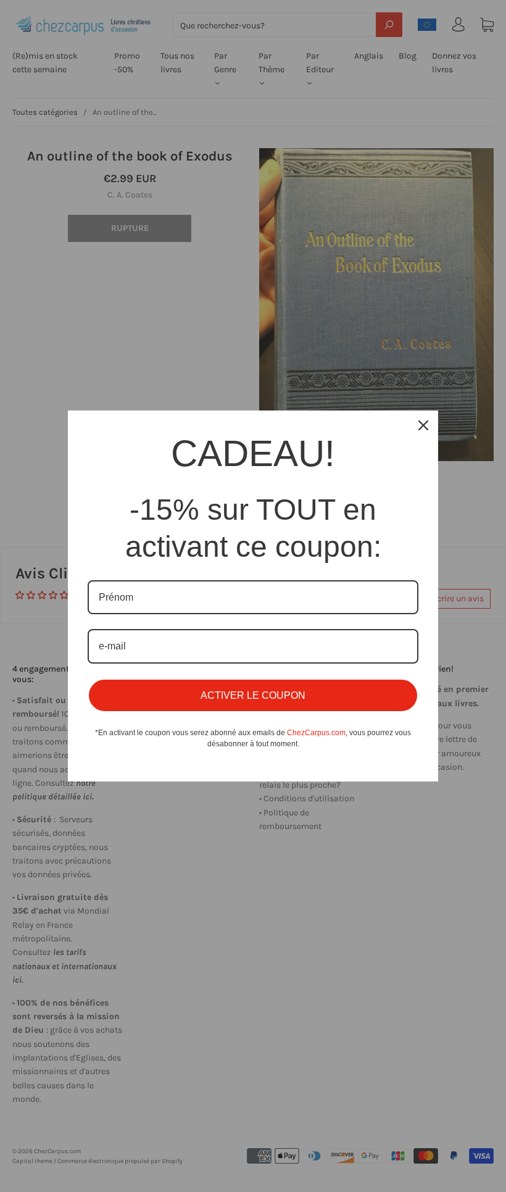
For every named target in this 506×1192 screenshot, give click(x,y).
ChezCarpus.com (316, 732)
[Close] (423, 425)
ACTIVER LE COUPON (253, 695)
